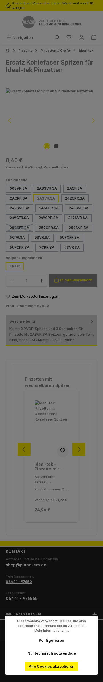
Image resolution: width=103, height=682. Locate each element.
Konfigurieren (51, 640)
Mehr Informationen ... (51, 630)
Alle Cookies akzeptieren (51, 666)
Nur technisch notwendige (51, 653)
